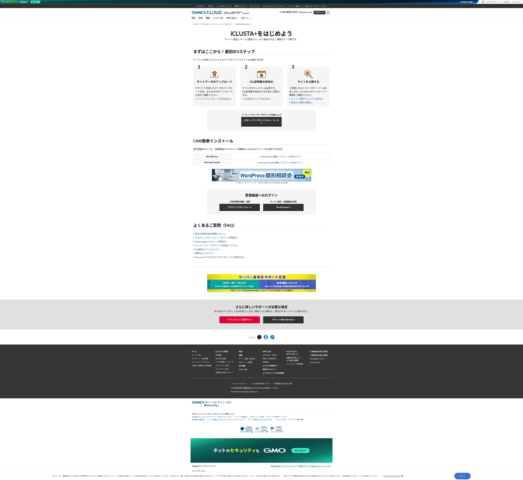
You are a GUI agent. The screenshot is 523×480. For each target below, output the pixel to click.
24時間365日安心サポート (224, 372)
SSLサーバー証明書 (245, 362)
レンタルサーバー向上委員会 (273, 373)
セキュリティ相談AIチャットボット (277, 417)
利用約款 (266, 362)
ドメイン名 (218, 18)
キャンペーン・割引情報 (200, 358)
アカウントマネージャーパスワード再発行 (215, 237)
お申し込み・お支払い (270, 355)
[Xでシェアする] (259, 337)
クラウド (200, 6)
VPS (209, 6)
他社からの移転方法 (269, 358)
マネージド (253, 6)
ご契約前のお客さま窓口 (319, 351)
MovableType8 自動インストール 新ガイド (280, 162)
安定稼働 (218, 355)
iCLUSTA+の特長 (221, 351)
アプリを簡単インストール (224, 362)
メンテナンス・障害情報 (294, 364)
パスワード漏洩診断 (241, 417)
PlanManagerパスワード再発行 (210, 241)
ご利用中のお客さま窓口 (319, 355)
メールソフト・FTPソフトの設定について (215, 245)
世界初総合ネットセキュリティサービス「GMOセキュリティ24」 (212, 417)
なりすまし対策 (281, 420)
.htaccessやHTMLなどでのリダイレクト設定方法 (219, 257)
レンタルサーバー (223, 6)
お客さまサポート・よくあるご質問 (293, 359)
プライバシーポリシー (391, 476)
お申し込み (267, 351)
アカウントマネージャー (239, 207)
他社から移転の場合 (301, 102)
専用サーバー (239, 6)
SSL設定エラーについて (206, 249)
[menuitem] (194, 18)
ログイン (318, 12)
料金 (201, 18)
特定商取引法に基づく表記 (283, 383)
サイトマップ (315, 362)
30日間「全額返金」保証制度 (201, 365)
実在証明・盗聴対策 (198, 420)
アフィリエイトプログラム (201, 362)
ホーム (194, 351)
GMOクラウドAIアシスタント (292, 352)
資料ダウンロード (269, 369)
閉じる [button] (462, 476)
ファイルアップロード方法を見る (213, 98)
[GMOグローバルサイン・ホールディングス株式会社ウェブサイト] (211, 405)
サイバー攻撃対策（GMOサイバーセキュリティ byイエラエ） (226, 420)
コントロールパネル (222, 369)
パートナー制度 (293, 6)
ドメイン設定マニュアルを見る (306, 98)
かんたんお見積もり (270, 366)
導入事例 (242, 366)
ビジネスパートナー (317, 359)
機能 (208, 18)
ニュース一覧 (196, 355)
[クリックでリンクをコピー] (272, 337)
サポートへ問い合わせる (282, 319)
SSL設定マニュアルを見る (256, 98)
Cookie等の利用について (260, 383)
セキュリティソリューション (272, 6)
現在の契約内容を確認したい (209, 233)
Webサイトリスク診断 (257, 417)
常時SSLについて (203, 253)
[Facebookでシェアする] (266, 337)
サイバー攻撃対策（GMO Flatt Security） (260, 420)
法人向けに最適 (220, 358)
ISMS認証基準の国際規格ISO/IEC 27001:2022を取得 (250, 388)
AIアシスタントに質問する (238, 319)
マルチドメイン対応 (222, 365)
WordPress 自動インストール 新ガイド (280, 156)
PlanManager (282, 207)
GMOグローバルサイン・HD (314, 6)
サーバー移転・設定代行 (247, 359)
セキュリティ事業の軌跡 (296, 419)
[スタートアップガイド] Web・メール (261, 120)
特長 (193, 18)
